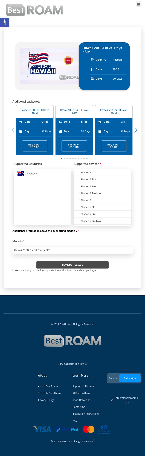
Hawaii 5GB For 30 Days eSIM (113, 111)
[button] (4, 22)
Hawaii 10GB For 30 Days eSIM (74, 111)
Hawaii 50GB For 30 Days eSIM (35, 111)
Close (18, 40)
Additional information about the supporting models (46, 231)
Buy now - (34, 145)
